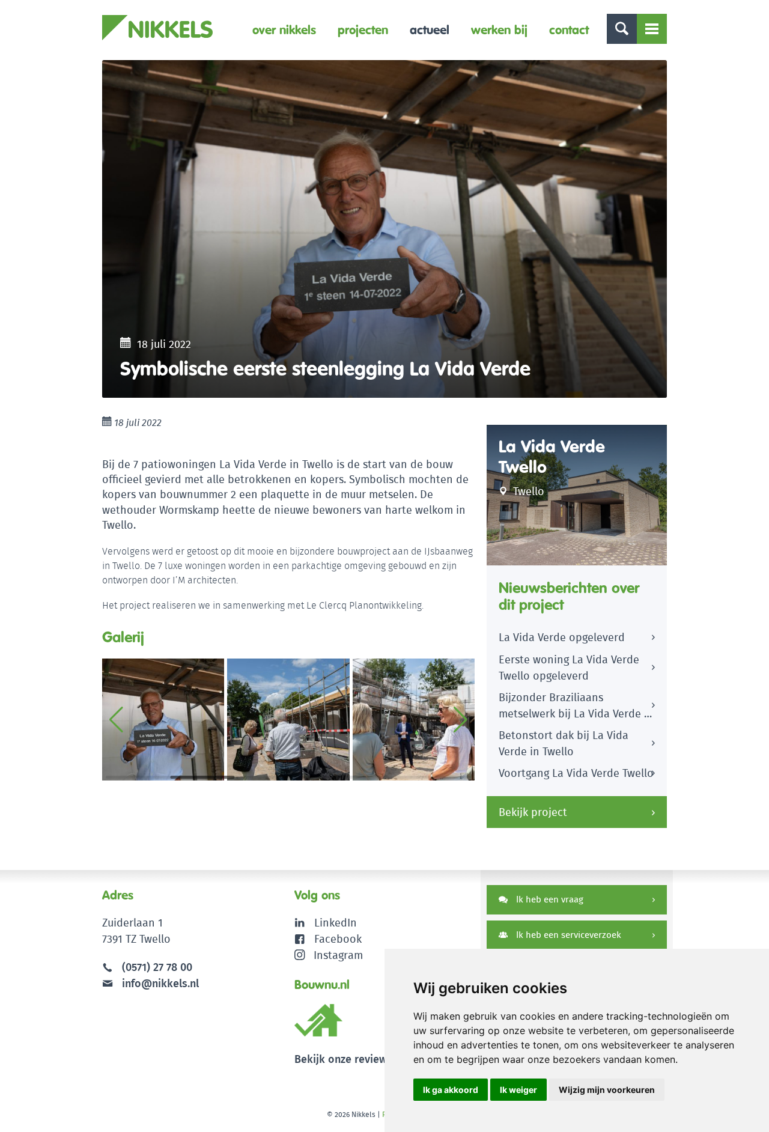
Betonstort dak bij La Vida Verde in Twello (563, 743)
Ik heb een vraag (548, 899)
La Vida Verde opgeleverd (562, 637)
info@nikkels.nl (159, 983)
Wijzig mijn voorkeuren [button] (607, 1090)
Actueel (429, 29)
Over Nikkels (284, 29)
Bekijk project (533, 812)
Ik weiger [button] (518, 1090)
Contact (569, 29)
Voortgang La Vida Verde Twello (576, 773)
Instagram (338, 955)
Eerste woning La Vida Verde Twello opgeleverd (569, 667)
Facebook (338, 938)
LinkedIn (335, 922)
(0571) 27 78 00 (157, 967)
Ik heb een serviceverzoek (567, 934)
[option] (384, 229)
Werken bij (499, 29)
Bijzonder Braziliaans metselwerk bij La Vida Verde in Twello (576, 707)
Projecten (363, 29)
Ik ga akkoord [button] (450, 1090)
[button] (460, 720)
